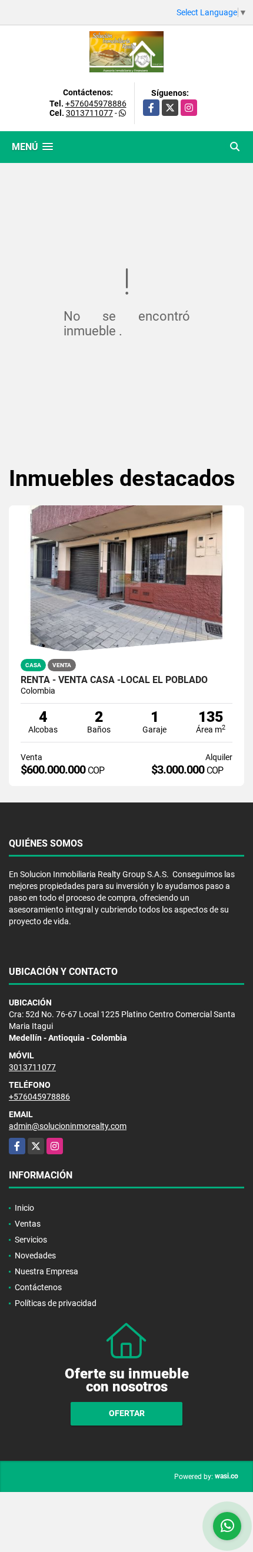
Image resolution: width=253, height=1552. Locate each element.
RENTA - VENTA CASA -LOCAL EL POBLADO (114, 680)
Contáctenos (38, 1287)
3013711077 (89, 113)
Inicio (24, 1208)
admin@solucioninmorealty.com (67, 1126)
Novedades (35, 1255)
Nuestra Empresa (46, 1271)
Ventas (28, 1223)
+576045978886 (95, 103)
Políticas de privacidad (55, 1303)
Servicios (31, 1239)
